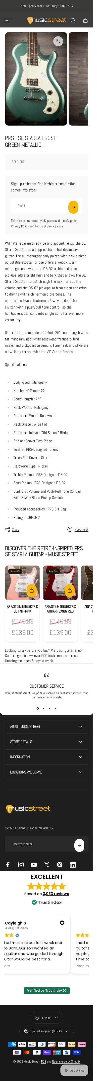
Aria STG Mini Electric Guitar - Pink (22, 609)
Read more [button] (85, 966)
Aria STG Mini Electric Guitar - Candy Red (60, 609)
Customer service (47, 686)
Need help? (81, 529)
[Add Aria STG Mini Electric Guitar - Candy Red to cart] (70, 590)
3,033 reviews (56, 893)
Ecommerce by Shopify (66, 1061)
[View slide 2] (44, 708)
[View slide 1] (38, 708)
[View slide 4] (56, 708)
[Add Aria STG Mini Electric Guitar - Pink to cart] (32, 590)
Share (15, 529)
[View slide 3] (50, 708)
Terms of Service (45, 226)
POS (43, 1061)
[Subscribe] (73, 207)
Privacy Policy (20, 226)
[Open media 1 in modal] (58, 41)
